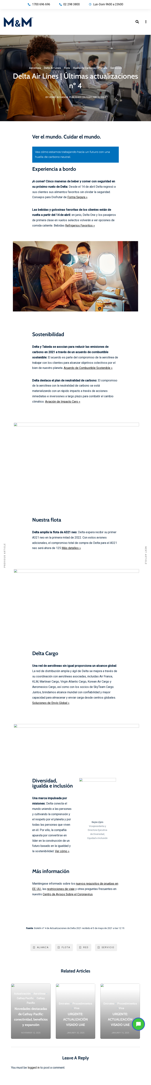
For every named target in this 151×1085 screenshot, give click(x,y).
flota (66, 947)
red (86, 947)
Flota (67, 67)
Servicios (116, 67)
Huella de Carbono (84, 67)
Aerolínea (35, 67)
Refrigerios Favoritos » (80, 225)
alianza (43, 947)
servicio (108, 947)
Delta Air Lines (52, 67)
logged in (34, 1067)
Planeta (102, 67)
